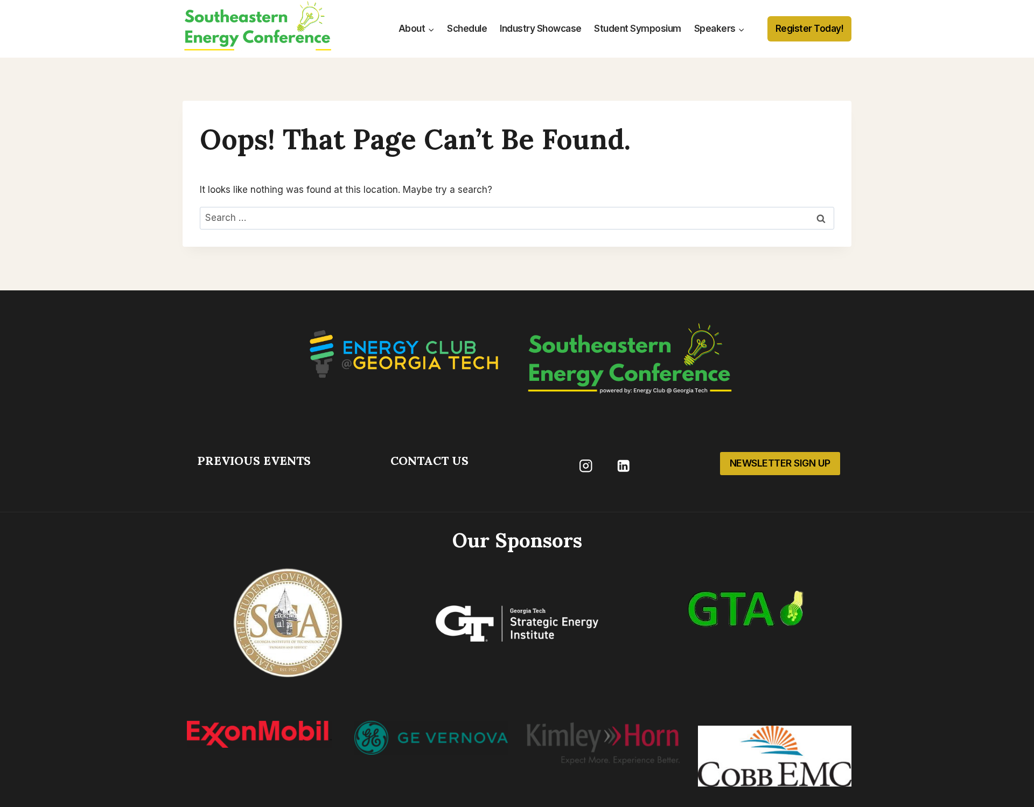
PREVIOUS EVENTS (254, 460)
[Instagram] (585, 465)
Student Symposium (637, 28)
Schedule (467, 28)
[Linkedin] (623, 465)
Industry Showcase (541, 28)
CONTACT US (429, 460)
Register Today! (810, 28)
